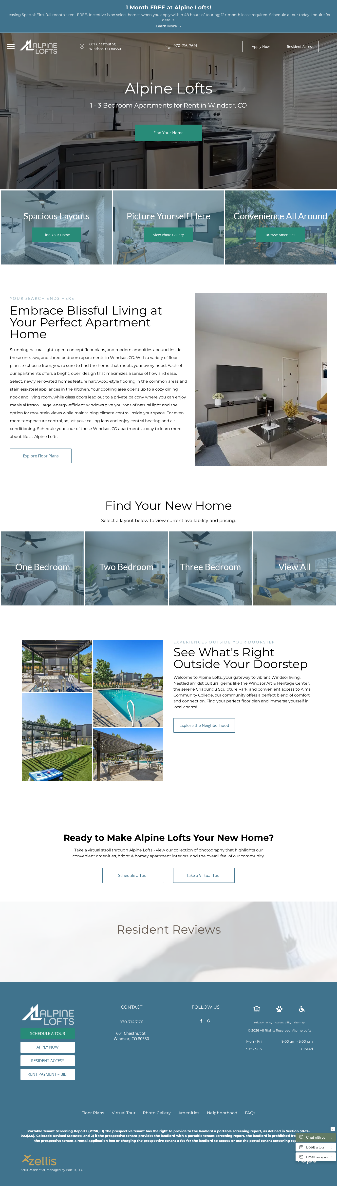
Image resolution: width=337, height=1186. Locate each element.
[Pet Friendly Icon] (279, 1003)
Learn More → (169, 26)
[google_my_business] (208, 1014)
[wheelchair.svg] (302, 1003)
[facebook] (201, 1014)
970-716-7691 (185, 45)
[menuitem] (263, 1014)
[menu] (10, 46)
